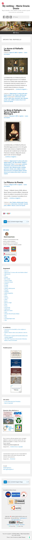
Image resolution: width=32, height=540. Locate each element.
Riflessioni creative (8, 310)
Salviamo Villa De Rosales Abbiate (11, 313)
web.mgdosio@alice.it (8, 469)
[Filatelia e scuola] (15, 497)
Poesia (25, 202)
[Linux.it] (20, 504)
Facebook (4, 17)
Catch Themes (22, 537)
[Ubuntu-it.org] (16, 510)
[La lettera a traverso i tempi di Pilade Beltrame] (16, 383)
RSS (10, 17)
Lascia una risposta (8, 101)
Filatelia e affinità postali (20, 95)
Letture (5, 299)
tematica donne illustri (15, 172)
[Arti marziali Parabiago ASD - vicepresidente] (13, 261)
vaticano (13, 205)
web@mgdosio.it (7, 467)
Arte (13, 95)
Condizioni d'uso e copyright (16, 446)
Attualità (6, 277)
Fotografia (6, 291)
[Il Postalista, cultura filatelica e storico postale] (23, 497)
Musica (5, 301)
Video (5, 320)
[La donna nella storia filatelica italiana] (16, 366)
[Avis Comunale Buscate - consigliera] (6, 261)
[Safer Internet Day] (9, 431)
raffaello (13, 99)
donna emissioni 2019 (16, 165)
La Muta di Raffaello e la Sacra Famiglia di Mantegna (15, 112)
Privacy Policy (12, 526)
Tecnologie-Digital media (9, 318)
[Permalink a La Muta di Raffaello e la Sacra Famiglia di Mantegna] (12, 143)
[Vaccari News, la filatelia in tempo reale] (10, 504)
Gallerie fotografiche (8, 293)
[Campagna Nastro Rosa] (8, 416)
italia (22, 98)
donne (12, 98)
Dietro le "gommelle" (8, 403)
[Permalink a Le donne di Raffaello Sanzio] (16, 75)
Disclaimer (12, 458)
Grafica (5, 296)
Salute (5, 312)
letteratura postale (16, 167)
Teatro (5, 317)
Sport (5, 315)
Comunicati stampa (8, 282)
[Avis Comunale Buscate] (17, 416)
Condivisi (6, 283)
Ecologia (6, 285)
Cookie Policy (20, 526)
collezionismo (18, 96)
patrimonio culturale (8, 169)
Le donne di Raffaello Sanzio (13, 49)
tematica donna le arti (20, 99)
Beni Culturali (18, 162)
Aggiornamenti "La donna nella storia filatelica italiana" (16, 272)
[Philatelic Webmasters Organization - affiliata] (6, 251)
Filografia (6, 290)
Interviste (6, 297)
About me (6, 270)
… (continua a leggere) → (21, 89)
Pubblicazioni (7, 309)
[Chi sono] (11, 237)
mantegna (23, 167)
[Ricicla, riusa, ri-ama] (18, 423)
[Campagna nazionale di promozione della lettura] (9, 423)
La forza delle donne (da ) (12, 401)
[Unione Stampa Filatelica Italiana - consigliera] (13, 251)
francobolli (17, 98)
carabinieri (24, 164)
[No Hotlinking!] (19, 523)
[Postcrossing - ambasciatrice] (9, 255)
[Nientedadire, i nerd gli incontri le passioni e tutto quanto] (8, 497)
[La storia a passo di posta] (16, 375)
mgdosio (20, 52)
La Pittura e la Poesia (13, 182)
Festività (6, 286)
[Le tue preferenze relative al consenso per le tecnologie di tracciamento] (29, 537)
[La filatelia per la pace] (18, 431)
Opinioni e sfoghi (8, 302)
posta (9, 99)
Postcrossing (7, 307)
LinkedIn (7, 17)
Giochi (5, 294)
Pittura (5, 96)
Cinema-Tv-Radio (8, 280)
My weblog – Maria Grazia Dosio (16, 7)
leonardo (26, 204)
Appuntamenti (7, 274)
